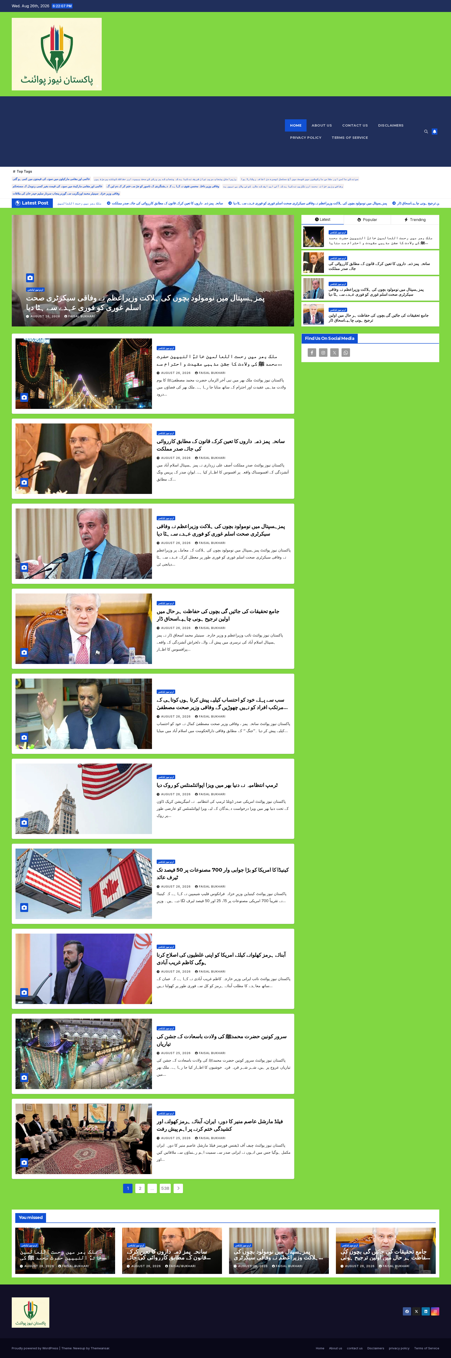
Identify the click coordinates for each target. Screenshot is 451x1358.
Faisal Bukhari (81, 316)
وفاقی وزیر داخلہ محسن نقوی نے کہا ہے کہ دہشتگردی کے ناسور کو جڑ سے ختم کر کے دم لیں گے (163, 186)
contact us (355, 125)
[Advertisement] (148, 131)
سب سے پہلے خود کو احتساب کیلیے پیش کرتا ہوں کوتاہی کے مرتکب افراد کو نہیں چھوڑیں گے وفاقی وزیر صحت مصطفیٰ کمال (220, 707)
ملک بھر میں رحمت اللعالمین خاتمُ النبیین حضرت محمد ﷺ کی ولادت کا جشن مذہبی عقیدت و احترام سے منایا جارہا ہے (381, 243)
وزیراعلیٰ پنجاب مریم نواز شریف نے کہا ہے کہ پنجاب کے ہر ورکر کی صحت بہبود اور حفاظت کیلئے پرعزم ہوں (165, 179)
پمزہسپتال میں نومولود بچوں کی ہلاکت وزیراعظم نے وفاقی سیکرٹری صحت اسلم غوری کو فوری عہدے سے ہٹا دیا (376, 292)
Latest (325, 219)
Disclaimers (391, 125)
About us (322, 125)
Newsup (79, 1348)
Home (295, 125)
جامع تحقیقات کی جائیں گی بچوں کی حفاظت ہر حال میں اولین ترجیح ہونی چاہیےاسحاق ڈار (385, 1257)
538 (165, 1188)
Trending (417, 219)
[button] (426, 131)
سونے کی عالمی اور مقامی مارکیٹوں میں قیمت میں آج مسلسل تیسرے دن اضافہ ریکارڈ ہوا (299, 179)
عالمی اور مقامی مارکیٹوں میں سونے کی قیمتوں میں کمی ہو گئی (51, 179)
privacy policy (305, 138)
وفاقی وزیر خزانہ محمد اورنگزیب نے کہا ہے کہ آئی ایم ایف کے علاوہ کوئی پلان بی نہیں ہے (283, 186)
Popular (369, 219)
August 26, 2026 (46, 316)
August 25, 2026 (176, 1053)
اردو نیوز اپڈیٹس (35, 289)
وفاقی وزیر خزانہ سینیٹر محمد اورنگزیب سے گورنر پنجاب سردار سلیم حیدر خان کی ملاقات (66, 193)
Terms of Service (350, 138)
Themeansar (100, 1348)
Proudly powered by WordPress (35, 1348)
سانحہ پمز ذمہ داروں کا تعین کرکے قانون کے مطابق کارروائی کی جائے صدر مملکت (167, 1257)
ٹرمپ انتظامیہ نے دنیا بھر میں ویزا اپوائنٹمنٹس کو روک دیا (217, 785)
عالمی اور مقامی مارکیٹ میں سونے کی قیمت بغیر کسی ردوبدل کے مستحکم (57, 186)
